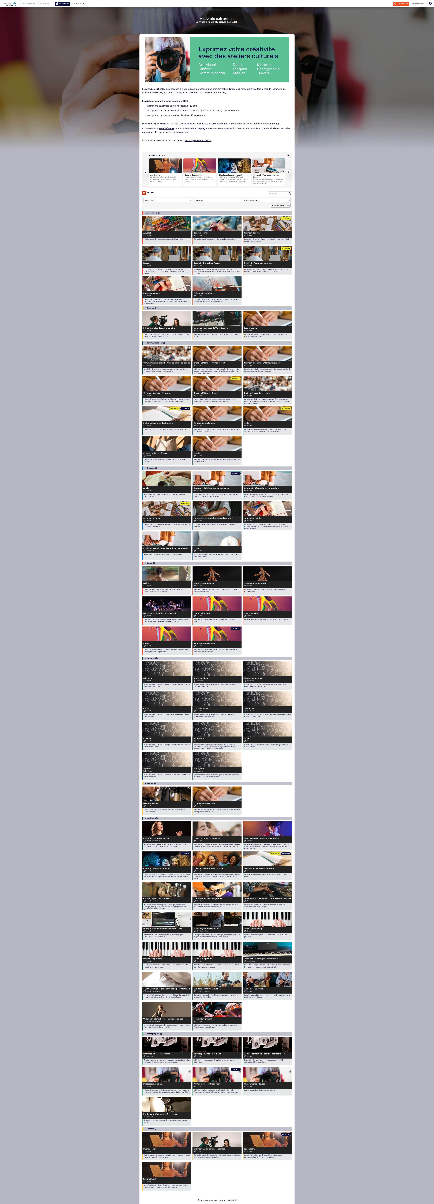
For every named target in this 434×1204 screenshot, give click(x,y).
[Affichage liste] (152, 193)
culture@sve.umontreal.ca (198, 140)
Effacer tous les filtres (282, 205)
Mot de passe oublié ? (78, 3)
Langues (150, 658)
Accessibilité (232, 1200)
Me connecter (64, 4)
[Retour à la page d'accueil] (10, 3)
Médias (149, 783)
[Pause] (288, 155)
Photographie (152, 1034)
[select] (190, 200)
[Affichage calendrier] (148, 193)
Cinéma (150, 308)
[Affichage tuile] (144, 193)
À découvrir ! (157, 155)
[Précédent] (146, 172)
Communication (154, 343)
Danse (149, 563)
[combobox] (419, 4)
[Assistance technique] (430, 3)
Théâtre (150, 1129)
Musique (150, 818)
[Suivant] (288, 172)
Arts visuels (151, 213)
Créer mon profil (402, 4)
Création (150, 468)
